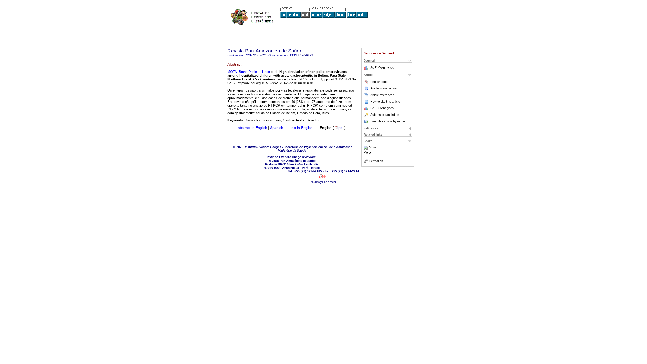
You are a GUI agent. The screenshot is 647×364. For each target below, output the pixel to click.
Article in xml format (383, 88)
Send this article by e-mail (388, 121)
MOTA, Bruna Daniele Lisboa (248, 72)
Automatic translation (384, 115)
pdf (341, 128)
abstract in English (252, 128)
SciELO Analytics (382, 68)
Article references (382, 95)
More (372, 147)
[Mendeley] (366, 147)
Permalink (376, 161)
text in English (301, 128)
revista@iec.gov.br (323, 182)
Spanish (276, 128)
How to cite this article (385, 101)
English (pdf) (379, 82)
